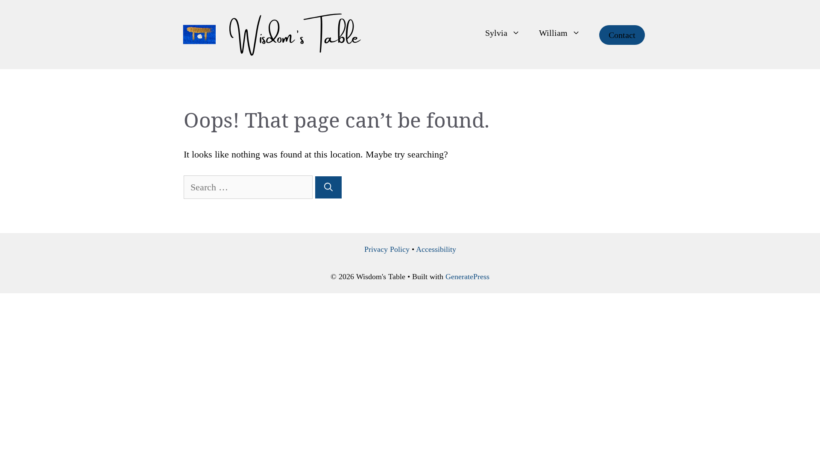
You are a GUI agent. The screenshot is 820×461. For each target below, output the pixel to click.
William (553, 33)
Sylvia (496, 33)
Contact (622, 35)
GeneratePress (467, 276)
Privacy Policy (387, 249)
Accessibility (436, 249)
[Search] (328, 187)
